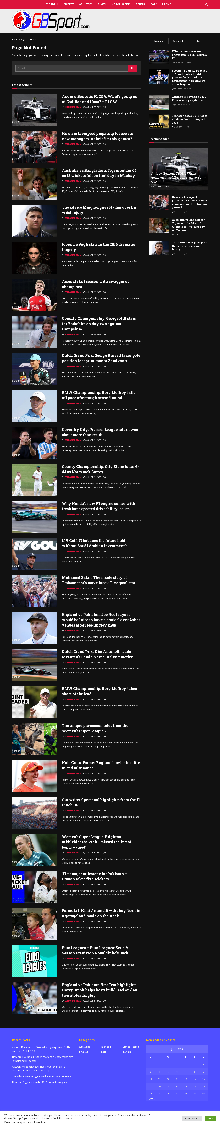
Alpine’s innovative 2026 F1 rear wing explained (189, 98)
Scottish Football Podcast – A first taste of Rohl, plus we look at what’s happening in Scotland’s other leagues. (189, 77)
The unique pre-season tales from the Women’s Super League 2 (95, 728)
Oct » (152, 1098)
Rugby (102, 4)
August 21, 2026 (93, 440)
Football (52, 4)
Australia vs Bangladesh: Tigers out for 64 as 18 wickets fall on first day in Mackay (99, 173)
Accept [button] (210, 1118)
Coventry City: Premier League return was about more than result (100, 432)
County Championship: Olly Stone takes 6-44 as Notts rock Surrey (100, 469)
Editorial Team (73, 107)
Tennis (140, 4)
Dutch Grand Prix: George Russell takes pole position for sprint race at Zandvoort (101, 358)
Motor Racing (120, 4)
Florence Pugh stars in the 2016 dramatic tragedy (39, 1082)
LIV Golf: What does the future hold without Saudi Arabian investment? (94, 543)
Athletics (85, 4)
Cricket (69, 4)
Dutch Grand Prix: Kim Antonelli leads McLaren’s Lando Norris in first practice (97, 654)
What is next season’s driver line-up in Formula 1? (189, 55)
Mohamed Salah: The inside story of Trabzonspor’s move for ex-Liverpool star (98, 580)
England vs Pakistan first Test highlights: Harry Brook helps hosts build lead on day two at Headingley (100, 990)
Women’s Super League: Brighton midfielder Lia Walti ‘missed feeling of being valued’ (96, 842)
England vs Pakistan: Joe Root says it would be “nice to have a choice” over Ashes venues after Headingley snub (101, 620)
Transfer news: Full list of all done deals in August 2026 (189, 119)
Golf (153, 4)
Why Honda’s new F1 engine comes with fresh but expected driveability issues (98, 506)
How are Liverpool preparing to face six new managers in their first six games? (97, 136)
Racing (166, 4)
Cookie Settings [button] (192, 1118)
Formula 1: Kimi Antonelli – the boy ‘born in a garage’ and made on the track (101, 913)
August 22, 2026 (93, 107)
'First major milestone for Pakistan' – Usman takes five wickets (94, 876)
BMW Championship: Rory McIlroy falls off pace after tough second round (98, 395)
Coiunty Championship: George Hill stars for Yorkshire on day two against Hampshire (99, 323)
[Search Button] (133, 68)
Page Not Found (28, 39)
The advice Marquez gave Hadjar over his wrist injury (189, 246)
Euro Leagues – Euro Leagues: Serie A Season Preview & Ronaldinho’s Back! (95, 950)
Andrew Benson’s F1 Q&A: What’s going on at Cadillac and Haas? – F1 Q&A (100, 99)
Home (15, 39)
